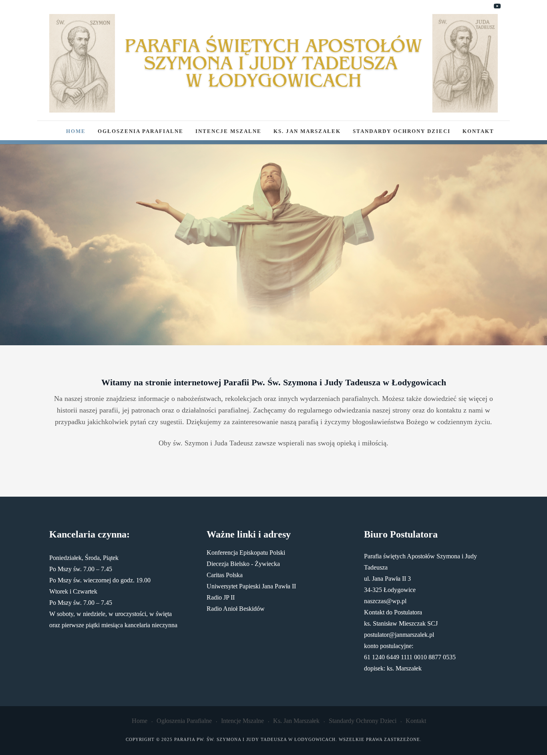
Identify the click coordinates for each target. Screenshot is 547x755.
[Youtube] (497, 6)
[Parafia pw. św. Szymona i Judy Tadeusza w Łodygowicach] (273, 63)
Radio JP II (221, 597)
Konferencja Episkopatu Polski (246, 552)
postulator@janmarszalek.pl (399, 634)
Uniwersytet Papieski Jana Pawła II (251, 586)
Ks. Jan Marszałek (307, 131)
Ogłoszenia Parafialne (140, 131)
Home (76, 131)
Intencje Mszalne (228, 131)
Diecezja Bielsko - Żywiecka (243, 563)
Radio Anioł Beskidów (236, 608)
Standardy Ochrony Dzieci (401, 131)
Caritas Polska (225, 575)
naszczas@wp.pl (385, 601)
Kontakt (478, 131)
